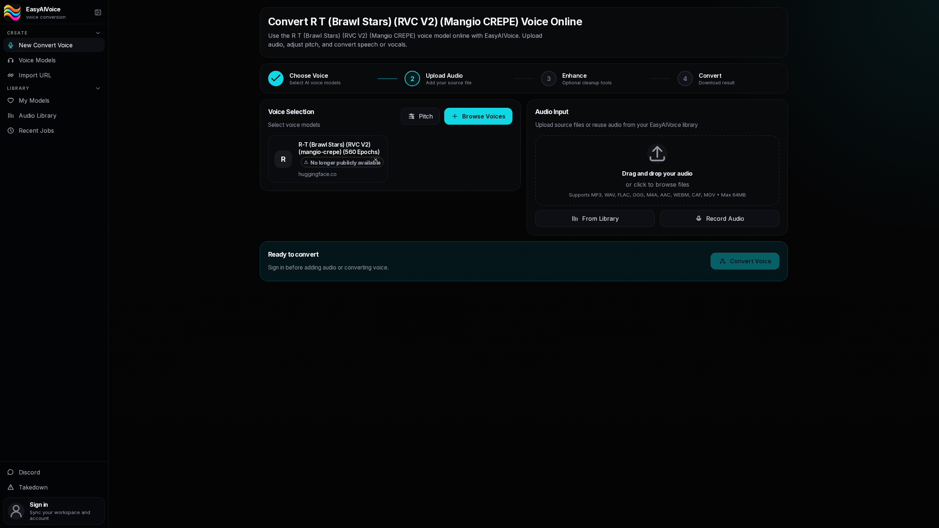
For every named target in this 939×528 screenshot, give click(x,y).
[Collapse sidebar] (98, 12)
